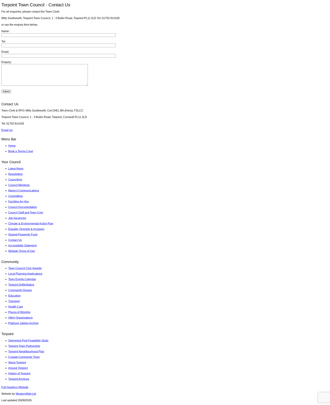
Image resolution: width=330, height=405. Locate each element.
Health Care (15, 306)
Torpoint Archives (18, 379)
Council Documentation (22, 207)
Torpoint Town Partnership (24, 346)
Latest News (15, 168)
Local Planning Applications (25, 273)
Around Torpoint (18, 368)
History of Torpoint (19, 373)
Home (12, 145)
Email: (5, 51)
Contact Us (15, 240)
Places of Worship (19, 312)
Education (14, 295)
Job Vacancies (17, 218)
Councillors (15, 179)
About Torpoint (17, 362)
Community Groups (20, 290)
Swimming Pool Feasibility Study (28, 340)
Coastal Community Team (24, 357)
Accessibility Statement (22, 245)
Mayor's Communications (23, 190)
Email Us (7, 130)
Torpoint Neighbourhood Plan (26, 351)
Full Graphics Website (14, 387)
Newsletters (15, 174)
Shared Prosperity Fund (22, 234)
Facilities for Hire (18, 201)
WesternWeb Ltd (26, 393)
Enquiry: (6, 62)
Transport (14, 301)
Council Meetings (19, 185)
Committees (15, 196)
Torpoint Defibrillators (21, 284)
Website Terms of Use (21, 251)
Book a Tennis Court (20, 151)
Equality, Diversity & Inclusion (26, 229)
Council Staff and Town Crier (25, 212)
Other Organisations (20, 317)
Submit (6, 91)
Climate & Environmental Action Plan (30, 223)
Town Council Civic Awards (25, 268)
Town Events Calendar (22, 279)
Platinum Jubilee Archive (23, 323)
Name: (5, 31)
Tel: (3, 41)
